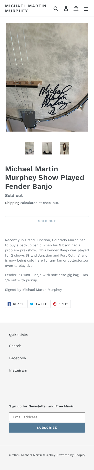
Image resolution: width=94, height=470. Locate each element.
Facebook (17, 358)
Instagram (18, 370)
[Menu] (86, 8)
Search (15, 346)
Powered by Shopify (71, 455)
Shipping (12, 203)
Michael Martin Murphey (26, 8)
